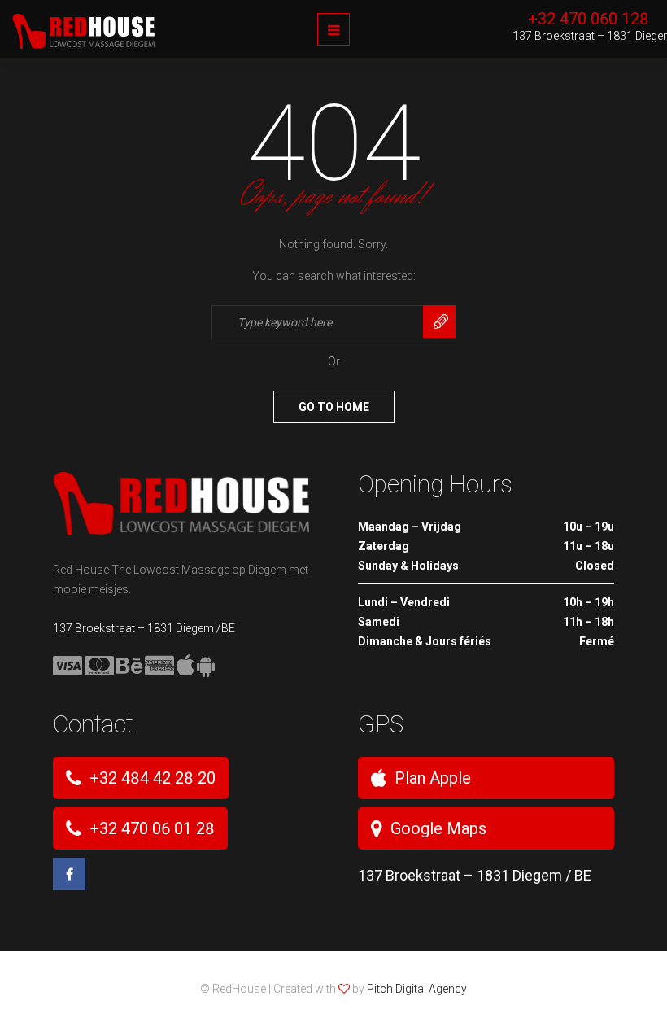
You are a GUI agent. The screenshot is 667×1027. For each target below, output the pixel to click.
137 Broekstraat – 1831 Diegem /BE (144, 628)
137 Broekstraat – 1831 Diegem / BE (474, 875)
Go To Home (334, 406)
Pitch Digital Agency (417, 988)
